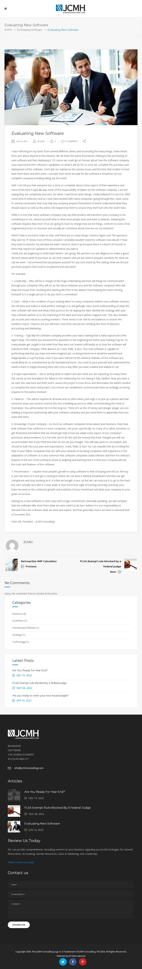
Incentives (18, 620)
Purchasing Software (29, 29)
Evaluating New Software (42, 823)
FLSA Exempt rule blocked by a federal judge (39, 683)
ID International (77, 955)
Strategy (17, 634)
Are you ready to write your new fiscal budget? (40, 695)
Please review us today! (21, 862)
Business (17, 613)
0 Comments (71, 141)
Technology (18, 641)
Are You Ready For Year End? (30, 670)
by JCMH (41, 141)
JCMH (8, 29)
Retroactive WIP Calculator (39, 561)
